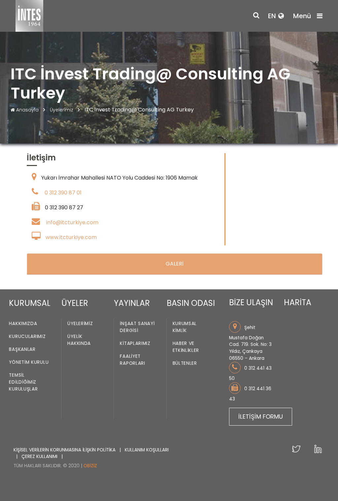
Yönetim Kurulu (29, 362)
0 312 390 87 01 (63, 192)
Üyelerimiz (62, 109)
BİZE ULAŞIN (251, 302)
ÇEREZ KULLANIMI (40, 456)
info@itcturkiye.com (72, 222)
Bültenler (185, 363)
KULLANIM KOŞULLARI (147, 450)
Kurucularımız (27, 336)
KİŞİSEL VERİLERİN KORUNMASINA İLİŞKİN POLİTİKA (65, 450)
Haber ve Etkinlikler (186, 347)
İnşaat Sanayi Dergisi (137, 327)
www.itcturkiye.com (71, 237)
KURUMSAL (30, 303)
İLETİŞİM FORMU (260, 416)
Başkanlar (22, 349)
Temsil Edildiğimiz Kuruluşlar (23, 382)
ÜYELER (74, 303)
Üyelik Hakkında (79, 340)
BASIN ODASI (191, 303)
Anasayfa (27, 109)
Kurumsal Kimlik (185, 327)
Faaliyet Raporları (132, 359)
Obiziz (90, 466)
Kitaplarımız (135, 343)
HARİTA (297, 302)
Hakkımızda (23, 323)
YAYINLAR (132, 303)
